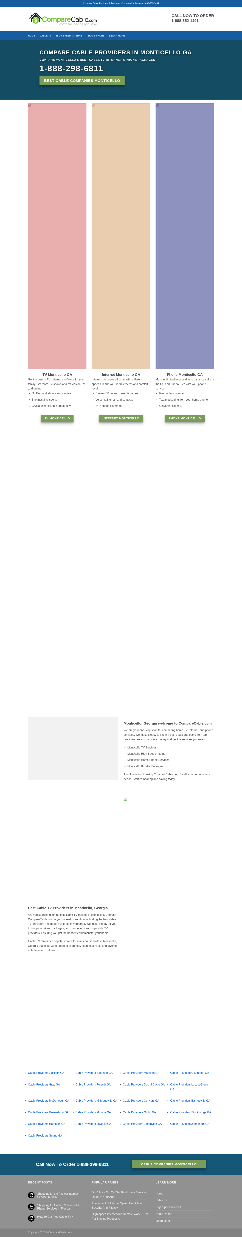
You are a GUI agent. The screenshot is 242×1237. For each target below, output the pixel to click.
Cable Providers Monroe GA (93, 1112)
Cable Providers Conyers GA (141, 1100)
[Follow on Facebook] (211, 35)
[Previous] (24, 571)
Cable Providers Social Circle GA (144, 1084)
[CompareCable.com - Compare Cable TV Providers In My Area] (63, 19)
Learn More (117, 35)
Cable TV (46, 35)
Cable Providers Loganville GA (142, 1123)
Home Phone (96, 35)
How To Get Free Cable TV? (55, 1216)
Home (31, 35)
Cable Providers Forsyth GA (93, 1084)
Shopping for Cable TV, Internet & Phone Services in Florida (58, 1207)
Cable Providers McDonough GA (48, 1100)
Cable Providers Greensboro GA (48, 1112)
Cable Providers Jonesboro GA (189, 1123)
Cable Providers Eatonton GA (94, 1072)
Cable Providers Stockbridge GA (190, 1112)
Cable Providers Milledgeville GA (96, 1100)
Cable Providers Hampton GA (46, 1123)
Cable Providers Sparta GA (45, 1135)
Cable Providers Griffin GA (139, 1112)
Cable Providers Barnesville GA (190, 1100)
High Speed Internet (70, 35)
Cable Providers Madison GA (141, 1072)
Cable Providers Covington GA (189, 1072)
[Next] (218, 571)
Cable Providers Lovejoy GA (93, 1123)
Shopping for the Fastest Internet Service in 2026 (57, 1195)
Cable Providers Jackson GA (46, 1072)
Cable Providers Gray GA (44, 1084)
